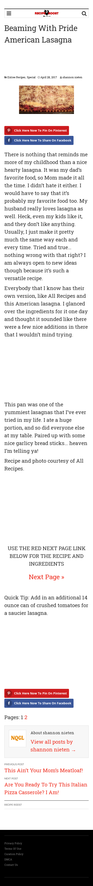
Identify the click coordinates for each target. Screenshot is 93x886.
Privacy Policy (13, 843)
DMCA (8, 859)
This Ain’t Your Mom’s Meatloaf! (43, 770)
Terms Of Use (12, 848)
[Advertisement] (46, 60)
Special (31, 77)
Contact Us (11, 864)
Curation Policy (13, 854)
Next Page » (46, 577)
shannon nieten (72, 77)
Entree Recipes (16, 77)
